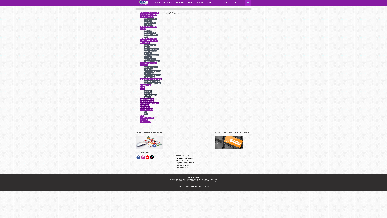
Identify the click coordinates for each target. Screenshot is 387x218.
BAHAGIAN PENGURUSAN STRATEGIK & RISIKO (148, 16)
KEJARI (142, 87)
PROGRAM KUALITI (146, 110)
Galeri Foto (147, 91)
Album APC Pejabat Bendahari (150, 96)
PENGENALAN (179, 3)
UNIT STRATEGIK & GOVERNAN (150, 20)
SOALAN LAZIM (145, 107)
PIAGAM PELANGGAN (147, 101)
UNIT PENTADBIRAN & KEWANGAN (151, 56)
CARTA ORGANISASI (204, 3)
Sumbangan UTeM (182, 160)
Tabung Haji (179, 170)
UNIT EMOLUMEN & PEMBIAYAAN (151, 68)
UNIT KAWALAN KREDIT (152, 81)
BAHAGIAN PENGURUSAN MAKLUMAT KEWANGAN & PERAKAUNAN (149, 41)
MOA (142, 116)
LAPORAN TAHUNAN (147, 99)
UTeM (226, 3)
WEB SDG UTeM (145, 122)
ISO (145, 112)
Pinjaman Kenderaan (182, 165)
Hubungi (217, 3)
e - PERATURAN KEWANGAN (149, 13)
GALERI (142, 89)
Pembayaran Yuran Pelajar (184, 158)
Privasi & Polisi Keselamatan (193, 186)
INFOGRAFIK (144, 120)
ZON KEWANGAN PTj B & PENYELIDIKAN (152, 72)
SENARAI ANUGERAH (147, 118)
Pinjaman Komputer (182, 167)
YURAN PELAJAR (145, 85)
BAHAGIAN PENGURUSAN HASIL (150, 79)
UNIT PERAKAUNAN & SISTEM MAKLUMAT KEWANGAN (151, 51)
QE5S (146, 114)
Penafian (180, 186)
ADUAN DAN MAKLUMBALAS (149, 103)
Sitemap (234, 3)
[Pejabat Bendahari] (144, 3)
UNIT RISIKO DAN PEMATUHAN (150, 24)
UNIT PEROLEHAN (150, 33)
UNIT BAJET (148, 31)
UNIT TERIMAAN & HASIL (152, 83)
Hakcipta (206, 186)
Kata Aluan (167, 3)
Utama (157, 3)
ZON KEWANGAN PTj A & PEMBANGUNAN (152, 76)
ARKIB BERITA (144, 105)
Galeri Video (148, 93)
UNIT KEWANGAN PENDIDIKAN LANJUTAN (152, 60)
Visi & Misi (190, 3)
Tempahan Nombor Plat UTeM (185, 163)
